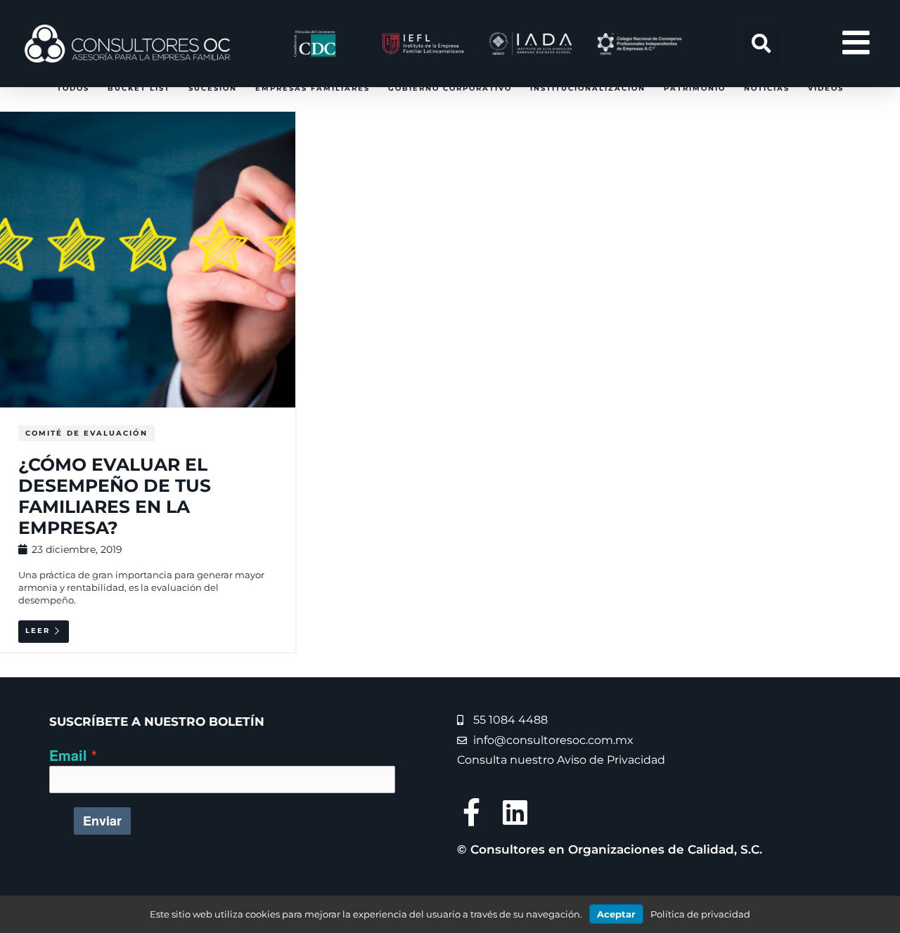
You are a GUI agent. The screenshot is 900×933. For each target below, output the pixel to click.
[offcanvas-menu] (856, 43)
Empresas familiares (312, 88)
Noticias (767, 88)
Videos (826, 88)
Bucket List (139, 88)
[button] (761, 43)
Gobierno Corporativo (450, 88)
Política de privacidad (700, 914)
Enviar (102, 820)
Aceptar (616, 914)
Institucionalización (587, 88)
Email (68, 755)
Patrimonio (695, 88)
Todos (73, 88)
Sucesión (212, 88)
